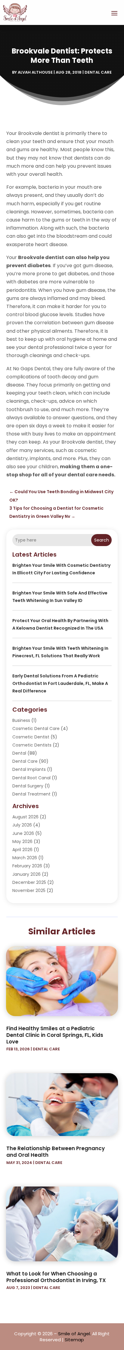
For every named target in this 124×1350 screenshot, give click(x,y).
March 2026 (24, 858)
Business (21, 720)
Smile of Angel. (74, 1333)
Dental (19, 753)
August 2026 (25, 817)
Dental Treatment (31, 794)
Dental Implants (29, 769)
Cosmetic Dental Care (36, 728)
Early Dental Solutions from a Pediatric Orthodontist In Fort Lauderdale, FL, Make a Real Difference (60, 683)
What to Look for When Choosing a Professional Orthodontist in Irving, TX (56, 1277)
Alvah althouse (35, 72)
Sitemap (74, 1339)
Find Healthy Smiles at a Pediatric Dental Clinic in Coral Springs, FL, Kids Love (54, 1035)
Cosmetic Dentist (30, 737)
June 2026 (23, 833)
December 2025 (29, 882)
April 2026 (22, 850)
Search (101, 540)
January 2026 (26, 874)
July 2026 (22, 825)
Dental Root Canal (31, 778)
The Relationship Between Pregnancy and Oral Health (55, 1152)
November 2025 (28, 890)
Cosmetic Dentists (31, 745)
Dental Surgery (27, 786)
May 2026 (22, 841)
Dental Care (98, 72)
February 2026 (27, 866)
